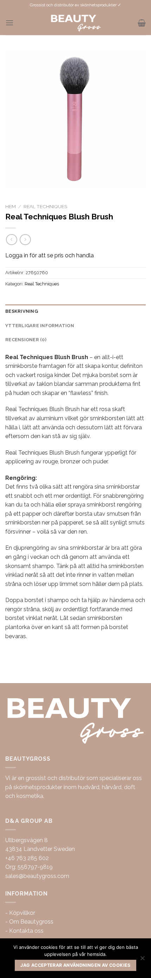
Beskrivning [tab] (21, 311)
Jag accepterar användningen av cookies (75, 965)
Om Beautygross (31, 921)
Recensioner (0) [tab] (25, 339)
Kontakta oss (26, 930)
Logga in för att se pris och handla (49, 255)
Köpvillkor (22, 913)
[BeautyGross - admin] (75, 23)
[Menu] (9, 22)
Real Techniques (45, 206)
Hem (10, 206)
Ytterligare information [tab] (39, 325)
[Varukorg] (142, 23)
